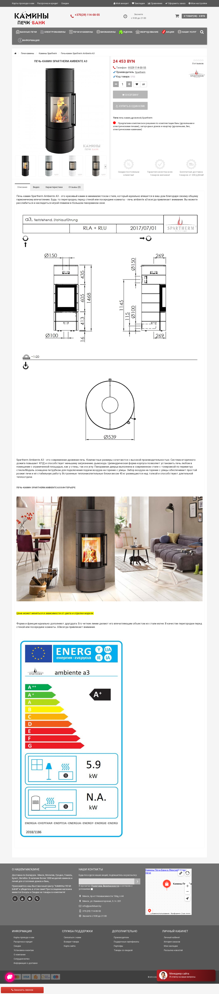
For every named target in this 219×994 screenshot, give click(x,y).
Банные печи (28, 32)
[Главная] (15, 53)
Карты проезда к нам (23, 3)
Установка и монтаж (24, 950)
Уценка (127, 32)
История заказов (172, 942)
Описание (22, 187)
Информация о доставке (25, 963)
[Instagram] (15, 899)
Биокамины (108, 32)
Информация (31, 40)
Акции (170, 32)
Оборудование (149, 32)
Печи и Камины (83, 32)
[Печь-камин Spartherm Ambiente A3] (61, 111)
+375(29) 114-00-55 (87, 14)
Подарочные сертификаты (126, 942)
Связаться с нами (72, 937)
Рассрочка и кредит (47, 3)
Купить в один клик (131, 106)
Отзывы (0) (75, 187)
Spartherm (147, 117)
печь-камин (125, 117)
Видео (36, 187)
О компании (19, 954)
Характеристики (54, 187)
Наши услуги (190, 32)
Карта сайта (69, 946)
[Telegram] (30, 899)
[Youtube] (22, 899)
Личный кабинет (172, 937)
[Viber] (37, 899)
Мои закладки (171, 946)
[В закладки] (136, 84)
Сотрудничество (21, 959)
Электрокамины (55, 32)
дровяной (136, 117)
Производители (121, 937)
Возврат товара (71, 942)
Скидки (65, 3)
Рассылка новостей (173, 950)
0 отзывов (198, 63)
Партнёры (118, 946)
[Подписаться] (137, 881)
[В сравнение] (143, 84)
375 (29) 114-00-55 (91, 911)
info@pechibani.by (91, 906)
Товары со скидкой (123, 950)
